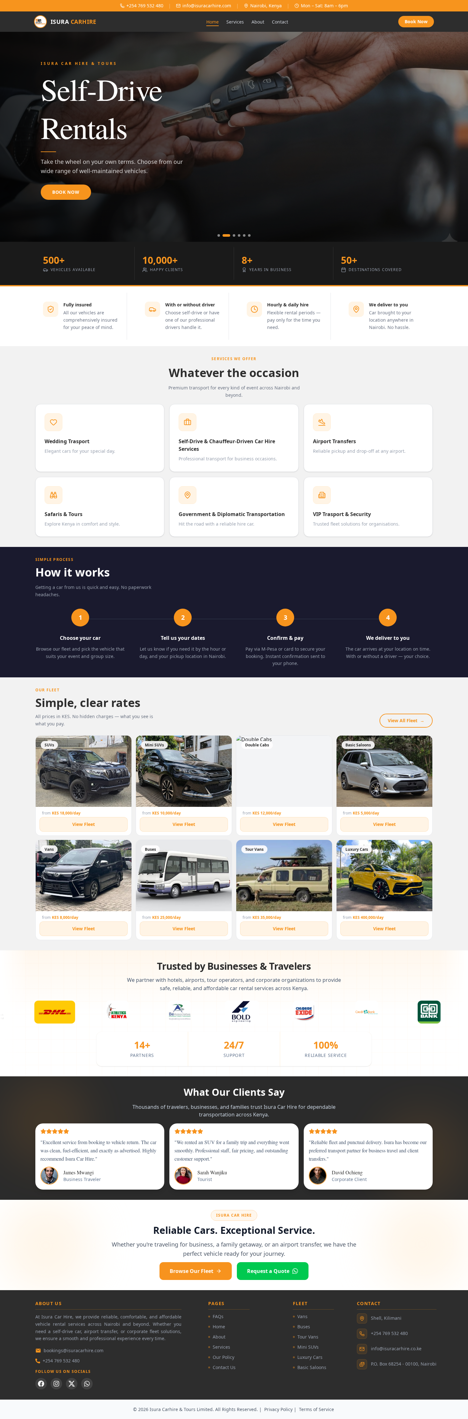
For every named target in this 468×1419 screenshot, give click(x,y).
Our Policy (223, 1357)
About (258, 22)
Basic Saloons (311, 1367)
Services (235, 22)
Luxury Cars (310, 1357)
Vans (302, 1316)
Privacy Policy (278, 1409)
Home (212, 22)
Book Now (416, 21)
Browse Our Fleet (191, 1271)
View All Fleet (406, 720)
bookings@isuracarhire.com (73, 1350)
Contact (280, 22)
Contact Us (224, 1367)
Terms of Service (316, 1409)
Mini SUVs (308, 1347)
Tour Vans (307, 1337)
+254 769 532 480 (61, 1361)
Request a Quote (268, 1271)
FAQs (218, 1316)
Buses (303, 1327)
